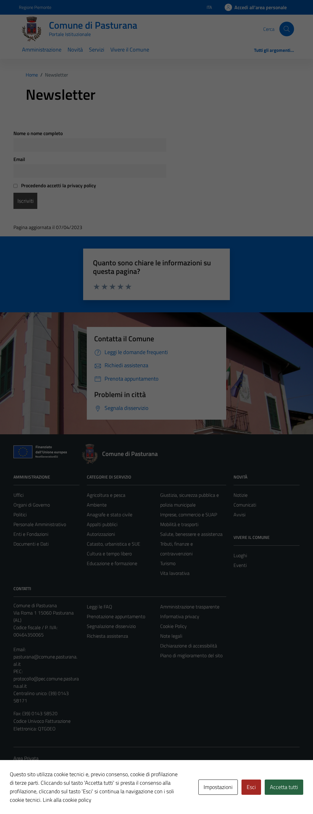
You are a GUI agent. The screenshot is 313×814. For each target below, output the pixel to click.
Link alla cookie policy (67, 800)
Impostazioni (218, 787)
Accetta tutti (284, 787)
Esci (251, 787)
